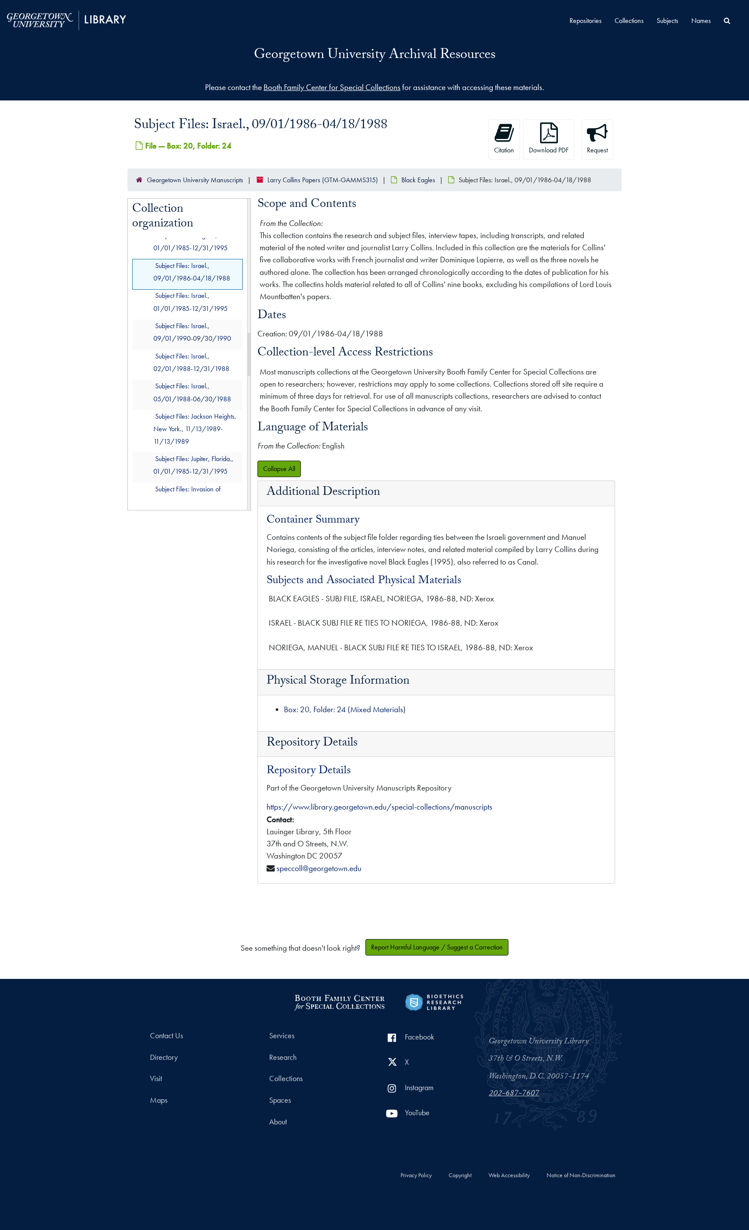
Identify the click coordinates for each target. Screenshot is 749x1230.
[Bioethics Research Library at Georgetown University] (434, 1001)
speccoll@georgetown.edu (319, 868)
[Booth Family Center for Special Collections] (339, 1001)
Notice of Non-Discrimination (581, 1175)
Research (282, 1057)
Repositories (586, 20)
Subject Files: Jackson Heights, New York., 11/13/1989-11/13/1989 (194, 429)
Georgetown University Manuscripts (195, 179)
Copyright (460, 1175)
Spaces (280, 1100)
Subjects (667, 20)
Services (281, 1035)
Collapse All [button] (279, 468)
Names (701, 20)
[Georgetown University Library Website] (66, 19)
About (278, 1122)
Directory (164, 1057)
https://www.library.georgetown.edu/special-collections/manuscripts (379, 806)
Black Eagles (418, 179)
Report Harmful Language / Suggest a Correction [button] (437, 947)
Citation (504, 150)
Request (597, 150)
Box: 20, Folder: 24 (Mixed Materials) (345, 709)
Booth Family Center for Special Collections (332, 87)
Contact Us (166, 1035)
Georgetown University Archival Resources (374, 56)
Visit (156, 1078)
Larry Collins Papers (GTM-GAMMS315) (322, 179)
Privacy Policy (416, 1175)
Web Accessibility (509, 1175)
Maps (158, 1100)
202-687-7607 (514, 1094)
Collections (629, 20)
